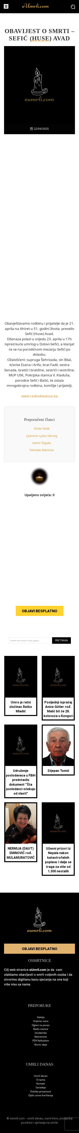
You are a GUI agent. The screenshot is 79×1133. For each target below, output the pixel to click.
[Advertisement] (39, 191)
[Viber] (35, 141)
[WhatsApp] (44, 141)
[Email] (63, 141)
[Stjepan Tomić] (58, 746)
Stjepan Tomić (58, 771)
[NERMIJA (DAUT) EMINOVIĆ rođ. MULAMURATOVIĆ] (20, 823)
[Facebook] (16, 141)
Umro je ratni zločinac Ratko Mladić (20, 706)
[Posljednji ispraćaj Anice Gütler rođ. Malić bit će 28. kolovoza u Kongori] (58, 677)
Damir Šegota (41, 443)
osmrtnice (51, 1118)
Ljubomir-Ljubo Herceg (41, 436)
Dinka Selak (41, 428)
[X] (25, 141)
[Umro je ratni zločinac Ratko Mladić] (20, 677)
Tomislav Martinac (41, 450)
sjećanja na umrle (46, 1122)
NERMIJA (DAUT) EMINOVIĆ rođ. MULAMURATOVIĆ (21, 853)
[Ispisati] (53, 141)
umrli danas (35, 1118)
